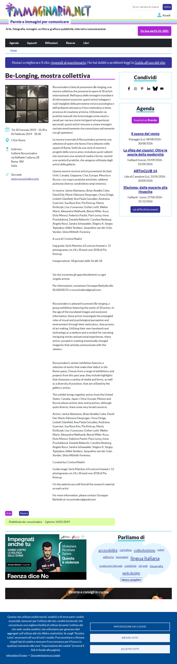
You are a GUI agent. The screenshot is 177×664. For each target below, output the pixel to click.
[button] (26, 103)
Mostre (24, 513)
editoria (108, 557)
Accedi (166, 15)
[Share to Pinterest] (142, 88)
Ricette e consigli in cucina (88, 592)
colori (160, 549)
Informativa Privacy (16, 655)
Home (13, 50)
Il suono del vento (145, 134)
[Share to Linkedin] (148, 88)
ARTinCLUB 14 (145, 171)
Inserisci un (145, 120)
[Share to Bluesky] (155, 88)
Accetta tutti (130, 649)
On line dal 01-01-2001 (155, 31)
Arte (8, 513)
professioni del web (110, 565)
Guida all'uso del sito (149, 62)
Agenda (14, 42)
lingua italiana (145, 558)
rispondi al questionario (68, 62)
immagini (122, 557)
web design (131, 573)
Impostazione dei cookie (130, 626)
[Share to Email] (161, 88)
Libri (86, 42)
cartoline (126, 550)
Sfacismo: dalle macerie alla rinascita (145, 189)
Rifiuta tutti (130, 638)
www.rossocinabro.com (25, 178)
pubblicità (130, 565)
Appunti (32, 42)
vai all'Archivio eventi (145, 209)
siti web (143, 565)
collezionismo (144, 550)
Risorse (70, 42)
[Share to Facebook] (129, 88)
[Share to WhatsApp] (135, 88)
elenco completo (131, 579)
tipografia (156, 566)
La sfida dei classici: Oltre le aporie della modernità (145, 152)
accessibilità (108, 550)
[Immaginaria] (48, 9)
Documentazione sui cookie (45, 655)
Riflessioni (51, 42)
